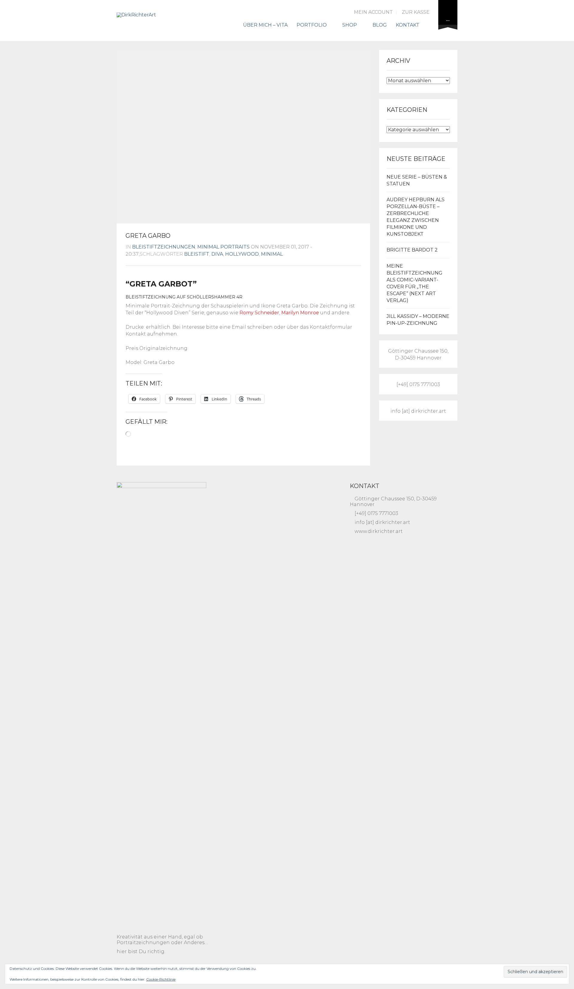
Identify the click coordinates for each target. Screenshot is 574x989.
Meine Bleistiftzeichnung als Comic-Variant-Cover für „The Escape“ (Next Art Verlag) (414, 283)
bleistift (196, 254)
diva (217, 254)
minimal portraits (223, 247)
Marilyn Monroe (300, 313)
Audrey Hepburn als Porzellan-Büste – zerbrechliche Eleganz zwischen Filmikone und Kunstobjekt (416, 217)
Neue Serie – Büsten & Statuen (417, 180)
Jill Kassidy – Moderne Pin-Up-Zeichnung (418, 319)
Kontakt (407, 25)
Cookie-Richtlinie (160, 979)
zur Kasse (416, 12)
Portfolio (312, 25)
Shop (349, 25)
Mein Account (373, 12)
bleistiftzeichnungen (163, 247)
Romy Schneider (259, 313)
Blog (380, 25)
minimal (272, 254)
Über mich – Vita (265, 25)
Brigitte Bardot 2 (412, 250)
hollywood (242, 254)
